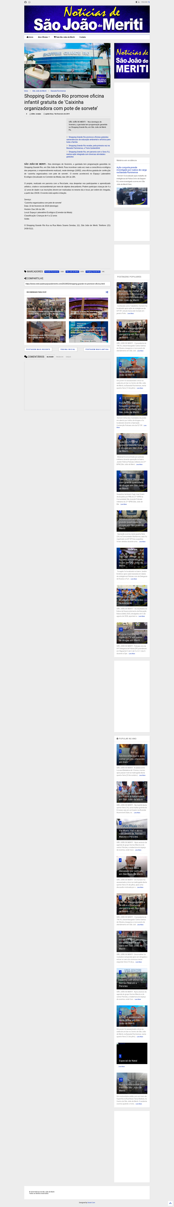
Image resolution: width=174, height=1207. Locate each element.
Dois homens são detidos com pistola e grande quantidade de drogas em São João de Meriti (131, 522)
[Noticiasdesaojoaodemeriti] (33, 2)
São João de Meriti (39, 91)
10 (121, 629)
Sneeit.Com (91, 1202)
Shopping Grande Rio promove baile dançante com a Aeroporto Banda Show (46, 312)
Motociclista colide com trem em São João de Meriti (132, 1087)
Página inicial (68, 349)
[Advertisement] (44, 134)
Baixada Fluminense (58, 91)
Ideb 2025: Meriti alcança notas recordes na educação (131, 599)
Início (31, 37)
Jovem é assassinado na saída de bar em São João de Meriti (132, 371)
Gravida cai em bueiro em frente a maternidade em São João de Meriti (132, 796)
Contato (82, 37)
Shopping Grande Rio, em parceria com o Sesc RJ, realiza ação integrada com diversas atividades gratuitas (88, 154)
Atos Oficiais (43, 37)
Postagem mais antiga (97, 349)
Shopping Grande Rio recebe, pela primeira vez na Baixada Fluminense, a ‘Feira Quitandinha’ (88, 146)
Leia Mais (130, 313)
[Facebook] (25, 2)
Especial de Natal (128, 1060)
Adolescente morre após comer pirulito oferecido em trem (132, 759)
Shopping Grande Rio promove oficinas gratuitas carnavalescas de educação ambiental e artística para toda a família (88, 139)
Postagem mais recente (38, 349)
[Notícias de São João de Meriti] (87, 31)
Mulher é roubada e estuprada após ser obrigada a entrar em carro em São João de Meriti (130, 942)
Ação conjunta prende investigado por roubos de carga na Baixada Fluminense (132, 170)
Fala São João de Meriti (65, 37)
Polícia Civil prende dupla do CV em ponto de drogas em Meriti (130, 637)
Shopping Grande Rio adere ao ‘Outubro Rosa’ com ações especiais (88, 312)
